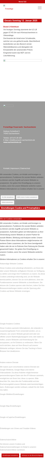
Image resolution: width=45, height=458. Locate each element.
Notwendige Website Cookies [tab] (11, 264)
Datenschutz (25, 168)
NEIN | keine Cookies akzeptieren (27, 197)
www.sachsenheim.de (12, 142)
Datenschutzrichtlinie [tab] (8, 440)
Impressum (15, 168)
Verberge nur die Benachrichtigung (32, 455)
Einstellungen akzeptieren (10, 455)
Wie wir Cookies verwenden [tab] (11, 219)
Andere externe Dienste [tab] (9, 362)
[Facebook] (6, 157)
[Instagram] (13, 157)
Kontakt (6, 168)
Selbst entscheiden (7, 202)
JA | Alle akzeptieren (8, 197)
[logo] (11, 8)
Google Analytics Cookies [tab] (10, 324)
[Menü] (39, 7)
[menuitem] (39, 7)
